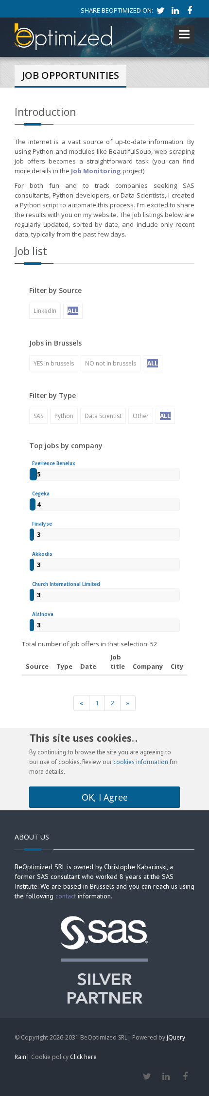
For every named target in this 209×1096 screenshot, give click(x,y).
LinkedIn (45, 311)
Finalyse (42, 524)
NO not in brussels (110, 363)
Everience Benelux (53, 463)
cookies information (140, 762)
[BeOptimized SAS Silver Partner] (104, 958)
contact (65, 896)
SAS (38, 416)
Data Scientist (103, 416)
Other (141, 416)
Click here (83, 1057)
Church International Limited (66, 584)
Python (63, 416)
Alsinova (42, 614)
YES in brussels (54, 363)
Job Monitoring (96, 170)
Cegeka (41, 494)
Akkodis (42, 554)
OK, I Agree (105, 797)
